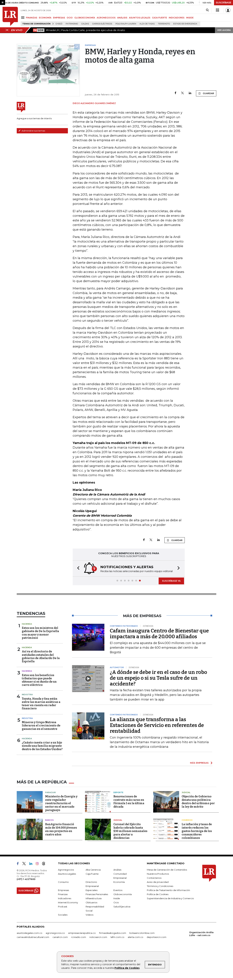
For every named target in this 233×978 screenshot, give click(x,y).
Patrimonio (72, 24)
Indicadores (64, 898)
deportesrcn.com (156, 937)
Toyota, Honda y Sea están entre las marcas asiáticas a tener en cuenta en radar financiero (41, 703)
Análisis (117, 869)
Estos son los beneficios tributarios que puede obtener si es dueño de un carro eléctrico (39, 680)
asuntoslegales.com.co (29, 933)
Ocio (116, 902)
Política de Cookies (127, 967)
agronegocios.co (55, 933)
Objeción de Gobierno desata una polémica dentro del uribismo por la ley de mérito (198, 801)
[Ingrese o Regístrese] (227, 10)
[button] (77, 568)
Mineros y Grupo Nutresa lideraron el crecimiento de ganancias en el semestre (41, 725)
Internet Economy (68, 902)
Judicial (186, 792)
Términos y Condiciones (160, 886)
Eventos (117, 890)
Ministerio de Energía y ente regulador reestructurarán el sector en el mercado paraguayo (61, 803)
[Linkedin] (190, 93)
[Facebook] (175, 93)
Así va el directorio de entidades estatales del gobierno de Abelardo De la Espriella (41, 656)
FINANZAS (31, 17)
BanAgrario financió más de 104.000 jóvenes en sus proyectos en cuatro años (61, 829)
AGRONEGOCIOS (106, 17)
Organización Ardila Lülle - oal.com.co (201, 934)
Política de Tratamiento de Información (168, 890)
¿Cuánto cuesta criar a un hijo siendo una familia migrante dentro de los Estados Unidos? (42, 746)
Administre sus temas (33, 130)
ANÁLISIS (122, 17)
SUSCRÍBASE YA (171, 580)
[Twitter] (182, 93)
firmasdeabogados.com (112, 933)
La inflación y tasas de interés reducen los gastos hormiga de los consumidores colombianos (197, 831)
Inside (116, 898)
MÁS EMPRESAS (199, 762)
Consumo (63, 882)
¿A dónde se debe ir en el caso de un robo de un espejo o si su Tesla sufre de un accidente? (158, 678)
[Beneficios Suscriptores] (217, 10)
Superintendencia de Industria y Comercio (170, 898)
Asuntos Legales (67, 873)
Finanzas (63, 894)
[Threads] (45, 864)
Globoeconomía (122, 894)
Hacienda (27, 624)
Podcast (62, 906)
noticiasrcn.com (98, 937)
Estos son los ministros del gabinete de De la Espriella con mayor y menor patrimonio (40, 632)
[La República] (10, 16)
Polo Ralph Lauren (125, 24)
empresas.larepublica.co (82, 933)
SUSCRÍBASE (223, 2)
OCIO (70, 17)
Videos (89, 914)
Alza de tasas (147, 24)
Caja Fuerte (92, 873)
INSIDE (190, 17)
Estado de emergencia (185, 24)
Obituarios (91, 902)
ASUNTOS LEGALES (139, 17)
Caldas (85, 24)
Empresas (63, 890)
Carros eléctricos (102, 24)
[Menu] (23, 17)
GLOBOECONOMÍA (84, 17)
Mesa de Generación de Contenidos (167, 869)
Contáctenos (154, 878)
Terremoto (164, 24)
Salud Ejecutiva (121, 906)
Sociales (62, 914)
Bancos (49, 820)
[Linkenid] (32, 864)
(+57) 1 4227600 (26, 879)
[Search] (207, 10)
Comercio (187, 820)
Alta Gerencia (93, 869)
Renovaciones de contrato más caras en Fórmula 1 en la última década (128, 801)
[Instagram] (38, 864)
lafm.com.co (117, 937)
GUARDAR (208, 93)
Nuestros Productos (158, 873)
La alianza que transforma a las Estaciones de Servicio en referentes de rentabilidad (157, 725)
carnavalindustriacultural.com (33, 937)
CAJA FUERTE (159, 17)
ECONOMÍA (45, 17)
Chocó (59, 24)
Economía (119, 882)
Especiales (91, 890)
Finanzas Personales (97, 894)
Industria (27, 694)
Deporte (118, 792)
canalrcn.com (60, 937)
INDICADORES (176, 17)
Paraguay (50, 792)
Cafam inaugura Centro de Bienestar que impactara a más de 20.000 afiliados (159, 634)
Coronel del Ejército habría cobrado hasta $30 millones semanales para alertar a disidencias (130, 831)
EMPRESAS (59, 17)
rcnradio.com (78, 937)
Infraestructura (93, 898)
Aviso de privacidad (158, 882)
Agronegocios (66, 869)
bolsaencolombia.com (142, 933)
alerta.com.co (135, 937)
